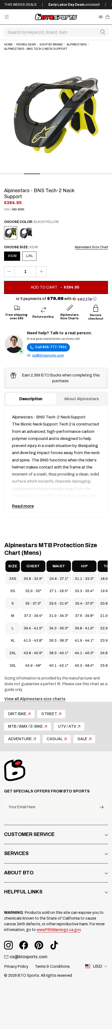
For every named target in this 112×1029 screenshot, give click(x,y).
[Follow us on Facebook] (23, 945)
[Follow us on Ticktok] (54, 945)
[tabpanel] (56, 461)
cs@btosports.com (48, 355)
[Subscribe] (101, 807)
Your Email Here (21, 807)
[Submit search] (103, 32)
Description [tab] (30, 399)
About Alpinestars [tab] (81, 399)
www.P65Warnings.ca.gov (58, 930)
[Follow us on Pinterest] (39, 945)
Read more (23, 506)
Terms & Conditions (52, 966)
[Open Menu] (6, 16)
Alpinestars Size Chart (91, 247)
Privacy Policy (16, 966)
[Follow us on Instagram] (8, 945)
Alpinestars (77, 44)
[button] (56, 298)
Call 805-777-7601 (51, 347)
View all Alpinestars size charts (35, 699)
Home (8, 44)
